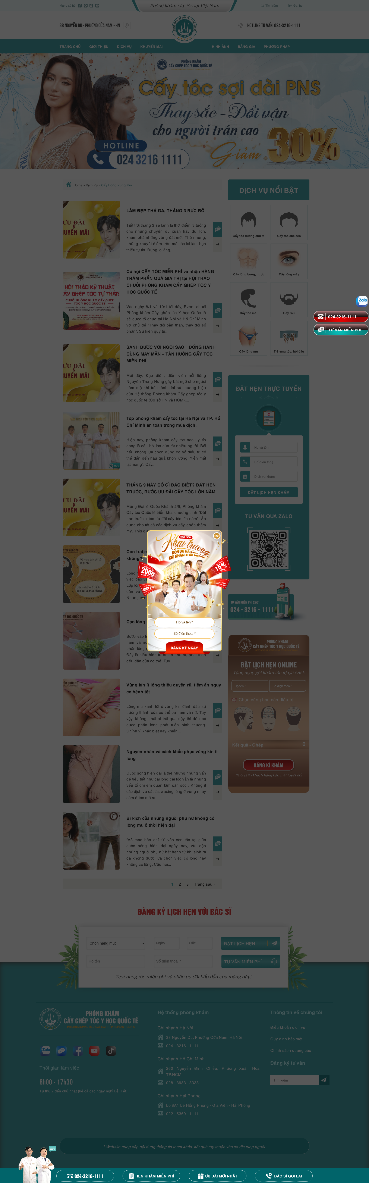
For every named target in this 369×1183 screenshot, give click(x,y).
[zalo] (362, 301)
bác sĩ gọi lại (288, 1175)
